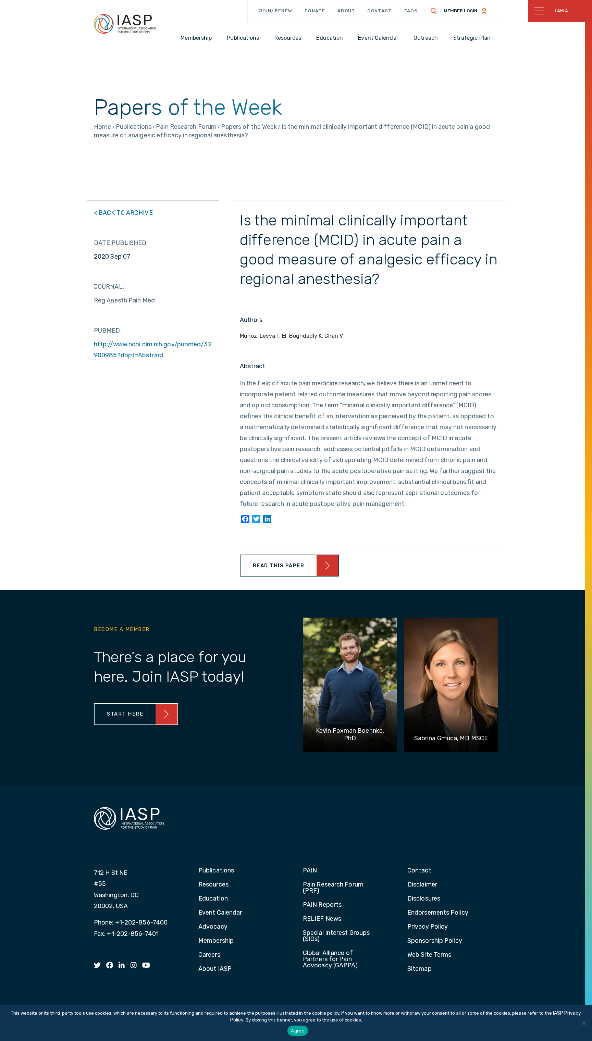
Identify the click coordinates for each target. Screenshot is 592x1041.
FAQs (411, 10)
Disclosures (423, 898)
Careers (209, 955)
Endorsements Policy (437, 912)
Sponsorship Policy (434, 941)
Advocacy (212, 927)
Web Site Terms (429, 955)
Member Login (460, 10)
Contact (379, 10)
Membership (216, 941)
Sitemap (419, 969)
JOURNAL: (109, 286)
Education (213, 898)
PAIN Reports (322, 905)
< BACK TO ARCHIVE (123, 212)
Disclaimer (422, 884)
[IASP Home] (125, 23)
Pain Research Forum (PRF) (333, 887)
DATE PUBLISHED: (121, 243)
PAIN (310, 870)
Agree (297, 1030)
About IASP (215, 969)
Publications (216, 870)
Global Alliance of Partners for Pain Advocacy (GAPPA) (330, 959)
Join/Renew (275, 10)
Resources (213, 884)
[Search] (434, 11)
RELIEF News (322, 919)
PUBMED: (108, 330)
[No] (583, 1022)
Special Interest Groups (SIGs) (336, 936)
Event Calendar (220, 912)
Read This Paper (279, 565)
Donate (315, 10)
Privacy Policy (427, 927)
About (346, 10)
